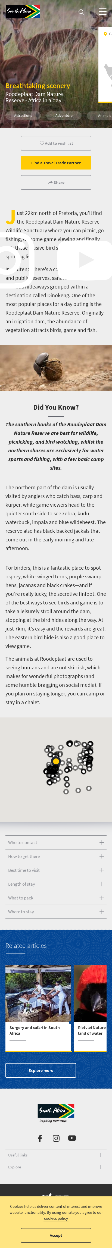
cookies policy (56, 1218)
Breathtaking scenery (37, 85)
